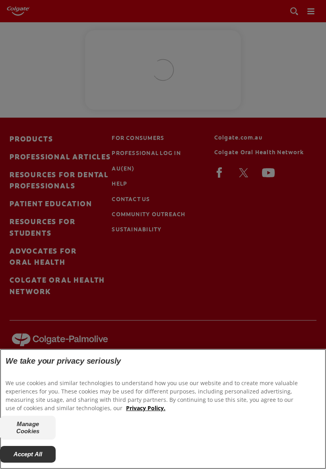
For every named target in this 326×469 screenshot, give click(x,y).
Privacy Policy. (145, 408)
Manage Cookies (27, 427)
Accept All (28, 454)
